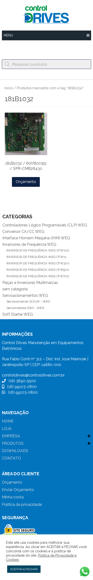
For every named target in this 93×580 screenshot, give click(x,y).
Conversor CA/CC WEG (23, 231)
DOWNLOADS (15, 451)
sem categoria (15, 289)
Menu (8, 35)
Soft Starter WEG (17, 314)
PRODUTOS (13, 443)
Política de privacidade (22, 504)
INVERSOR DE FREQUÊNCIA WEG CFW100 (37, 250)
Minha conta (13, 497)
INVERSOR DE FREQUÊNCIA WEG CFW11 (36, 257)
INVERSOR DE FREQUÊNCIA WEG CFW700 (37, 276)
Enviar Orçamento (18, 489)
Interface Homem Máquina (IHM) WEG (36, 238)
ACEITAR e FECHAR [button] (24, 569)
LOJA (7, 428)
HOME (8, 421)
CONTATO (11, 458)
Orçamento (26, 181)
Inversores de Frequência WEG (29, 244)
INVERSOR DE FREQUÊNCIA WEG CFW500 (37, 270)
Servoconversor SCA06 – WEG (28, 301)
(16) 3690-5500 (21, 381)
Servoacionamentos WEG (25, 295)
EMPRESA (11, 436)
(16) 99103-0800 (20, 386)
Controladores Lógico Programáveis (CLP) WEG (44, 225)
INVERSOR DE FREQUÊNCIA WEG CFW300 (37, 263)
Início (9, 88)
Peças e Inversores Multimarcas (30, 282)
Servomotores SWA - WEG (25, 308)
